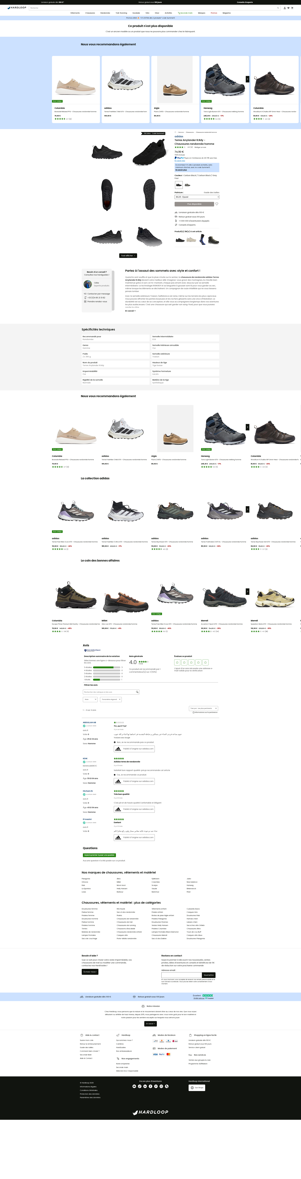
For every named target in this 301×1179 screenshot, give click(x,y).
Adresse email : (168, 970)
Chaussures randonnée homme (206, 132)
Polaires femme (88, 915)
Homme (181, 132)
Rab (83, 885)
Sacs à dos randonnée (126, 912)
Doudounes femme (90, 909)
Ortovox (85, 882)
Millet (119, 882)
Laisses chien (192, 922)
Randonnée (105, 13)
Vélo (147, 13)
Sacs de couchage (89, 938)
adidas (179, 136)
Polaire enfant (157, 912)
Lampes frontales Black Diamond (165, 932)
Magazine (227, 13)
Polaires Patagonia (159, 919)
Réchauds (121, 909)
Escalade (136, 13)
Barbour (120, 892)
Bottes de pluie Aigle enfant (163, 915)
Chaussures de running (126, 925)
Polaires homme (88, 925)
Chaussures (90, 13)
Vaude (154, 889)
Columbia (156, 882)
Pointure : (179, 192)
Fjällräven (155, 879)
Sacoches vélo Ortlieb (195, 925)
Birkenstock (191, 889)
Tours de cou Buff (194, 932)
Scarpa (154, 885)
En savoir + (130, 311)
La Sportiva (86, 889)
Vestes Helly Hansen (160, 925)
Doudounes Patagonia (196, 938)
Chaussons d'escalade (126, 929)
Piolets (119, 915)
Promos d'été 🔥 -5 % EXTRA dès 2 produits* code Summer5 (150, 18)
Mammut (155, 892)
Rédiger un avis (200, 147)
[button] (107, 152)
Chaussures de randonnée (128, 919)
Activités (168, 13)
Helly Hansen (122, 889)
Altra (118, 879)
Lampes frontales (89, 935)
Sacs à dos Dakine (159, 938)
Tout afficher (127, 256)
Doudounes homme (90, 919)
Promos (214, 13)
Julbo (189, 879)
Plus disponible (194, 204)
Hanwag (190, 885)
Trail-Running (121, 13)
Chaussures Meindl (159, 935)
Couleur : (196, 177)
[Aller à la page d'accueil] (176, 132)
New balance (192, 882)
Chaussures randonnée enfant (129, 932)
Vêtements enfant (159, 909)
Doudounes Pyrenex (160, 922)
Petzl (188, 892)
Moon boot (121, 885)
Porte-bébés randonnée (127, 938)
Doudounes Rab (193, 915)
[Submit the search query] (278, 8)
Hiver (157, 13)
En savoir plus (181, 170)
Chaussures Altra (193, 929)
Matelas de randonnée (91, 932)
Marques (201, 13)
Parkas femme (87, 912)
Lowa (84, 892)
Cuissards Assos (193, 909)
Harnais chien (192, 919)
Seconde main (186, 13)
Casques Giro (192, 912)
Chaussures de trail (124, 922)
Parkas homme (88, 922)
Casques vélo (122, 935)
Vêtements (75, 13)
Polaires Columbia (159, 929)
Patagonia (86, 879)
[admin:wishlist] (216, 204)
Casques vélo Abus (194, 935)
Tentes (84, 929)
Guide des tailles (211, 192)
